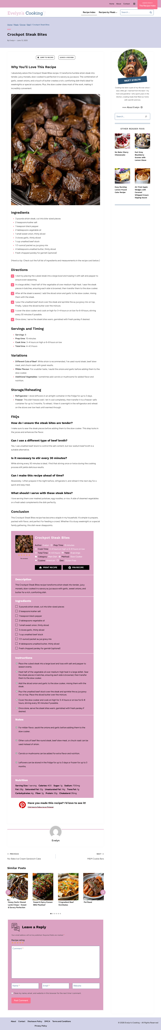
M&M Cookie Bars (95, 856)
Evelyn (12, 40)
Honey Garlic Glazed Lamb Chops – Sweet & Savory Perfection (17, 905)
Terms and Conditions (61, 1021)
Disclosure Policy (35, 1021)
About (118, 4)
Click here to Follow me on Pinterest (41, 807)
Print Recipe (50, 567)
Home (111, 4)
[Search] (146, 116)
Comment (17, 948)
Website (77, 985)
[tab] (51, 913)
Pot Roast (88, 902)
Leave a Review (67, 57)
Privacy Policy (41, 1026)
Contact (126, 4)
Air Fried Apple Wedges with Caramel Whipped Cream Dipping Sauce (142, 192)
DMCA (47, 1021)
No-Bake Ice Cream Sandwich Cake (24, 856)
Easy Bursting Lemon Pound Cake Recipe (121, 189)
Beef (9, 29)
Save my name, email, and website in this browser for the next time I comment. (47, 993)
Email (46, 985)
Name (16, 985)
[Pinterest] (134, 4)
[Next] (103, 892)
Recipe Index (89, 12)
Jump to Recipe (46, 57)
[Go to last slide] (8, 892)
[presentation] (122, 141)
